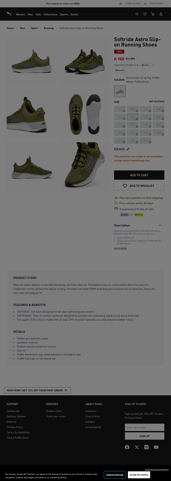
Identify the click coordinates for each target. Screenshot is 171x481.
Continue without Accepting (156, 469)
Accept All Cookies (139, 474)
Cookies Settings (114, 474)
